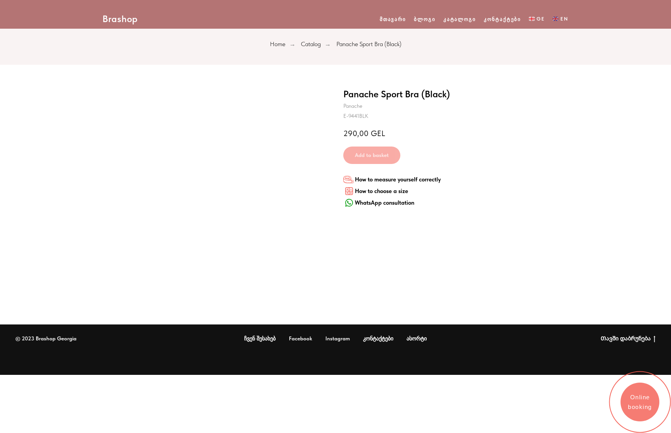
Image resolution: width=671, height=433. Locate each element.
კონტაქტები (502, 19)
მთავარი (393, 19)
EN (564, 19)
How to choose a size (381, 191)
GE (541, 19)
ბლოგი (425, 19)
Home (277, 44)
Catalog (311, 44)
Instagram (337, 338)
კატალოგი (459, 19)
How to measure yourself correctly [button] (398, 179)
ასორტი (417, 338)
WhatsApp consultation (384, 202)
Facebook (300, 338)
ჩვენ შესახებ (260, 338)
